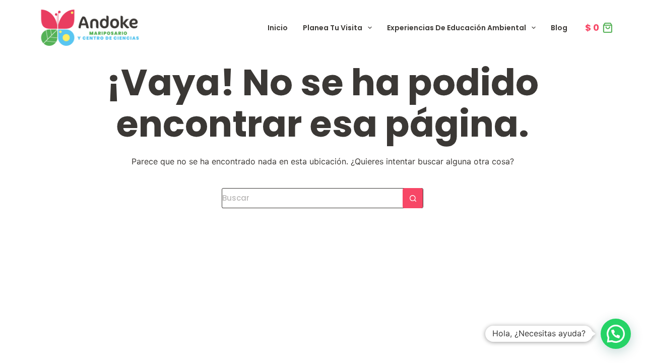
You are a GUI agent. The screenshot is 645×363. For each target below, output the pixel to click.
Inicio (278, 28)
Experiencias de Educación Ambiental (456, 28)
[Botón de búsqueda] (413, 198)
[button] (616, 334)
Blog (559, 28)
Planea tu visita (332, 28)
